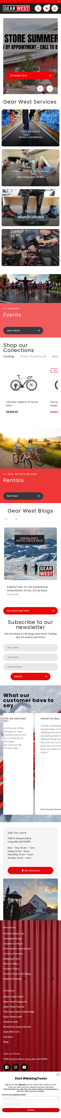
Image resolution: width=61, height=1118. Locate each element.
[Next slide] (49, 88)
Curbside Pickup (12, 938)
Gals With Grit (11, 1032)
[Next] (16, 519)
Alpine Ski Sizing (12, 978)
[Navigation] (54, 8)
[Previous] (6, 519)
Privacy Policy (11, 968)
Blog (5, 1042)
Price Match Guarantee (17, 948)
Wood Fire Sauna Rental (17, 1026)
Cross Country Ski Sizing (17, 973)
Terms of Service (13, 953)
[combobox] (30, 1098)
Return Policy (11, 963)
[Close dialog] (58, 1074)
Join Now (30, 1110)
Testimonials (10, 1021)
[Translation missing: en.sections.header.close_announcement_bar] (58, 1)
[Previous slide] (40, 88)
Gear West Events (13, 1006)
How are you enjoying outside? (14, 1095)
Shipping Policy (12, 958)
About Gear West (13, 996)
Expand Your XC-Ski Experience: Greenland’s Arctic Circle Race (27, 588)
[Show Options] (58, 1098)
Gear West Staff (12, 1016)
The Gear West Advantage (18, 1011)
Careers (8, 1037)
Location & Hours (13, 943)
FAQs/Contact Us (13, 933)
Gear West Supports (15, 1001)
